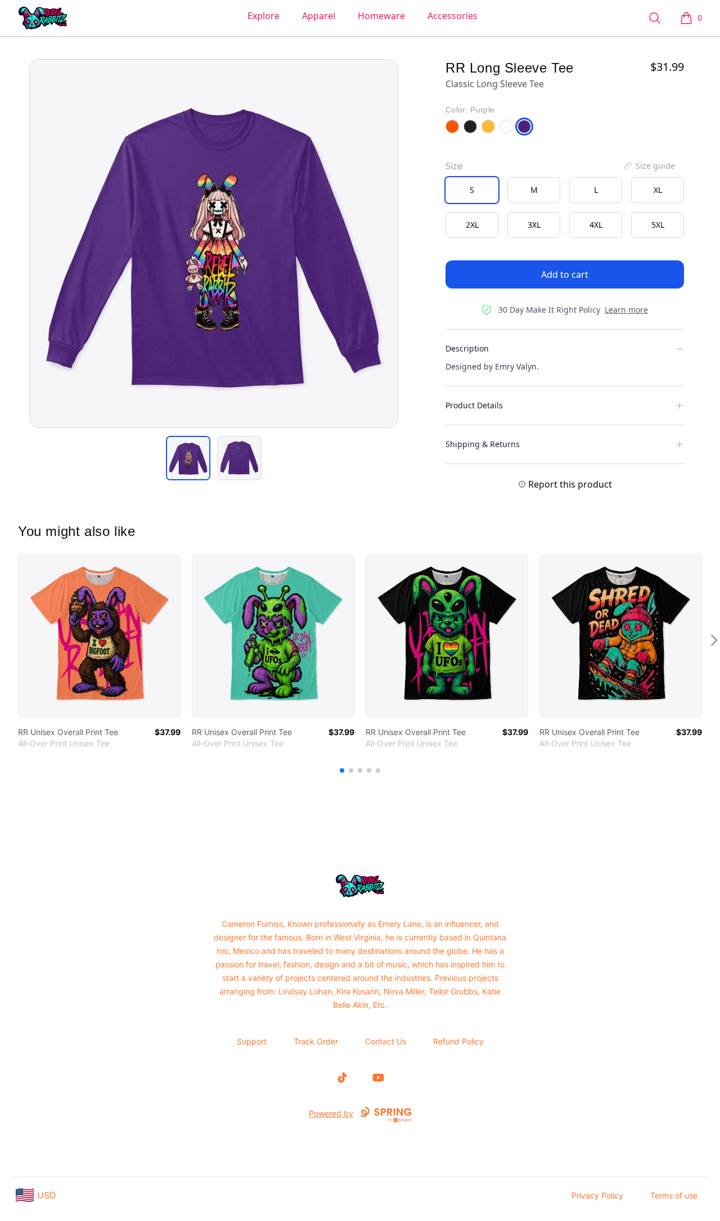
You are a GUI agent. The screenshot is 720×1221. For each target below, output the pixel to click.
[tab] (188, 458)
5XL (657, 224)
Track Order (316, 1041)
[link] (99, 636)
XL (658, 189)
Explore (264, 16)
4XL (596, 224)
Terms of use (674, 1195)
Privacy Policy (597, 1195)
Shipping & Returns (483, 444)
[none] (648, 166)
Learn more (626, 309)
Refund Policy (458, 1041)
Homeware (381, 16)
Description (467, 348)
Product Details (474, 405)
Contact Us (385, 1041)
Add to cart (564, 274)
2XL (472, 224)
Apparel (318, 16)
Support (252, 1041)
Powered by (331, 1113)
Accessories (453, 16)
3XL (534, 224)
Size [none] (454, 166)
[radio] (472, 190)
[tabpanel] (213, 243)
